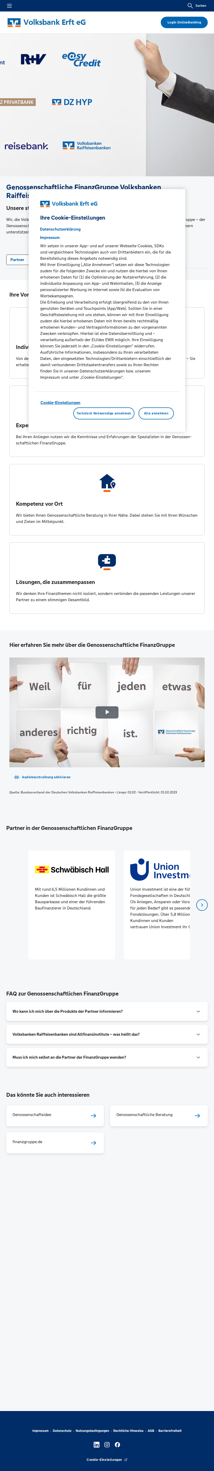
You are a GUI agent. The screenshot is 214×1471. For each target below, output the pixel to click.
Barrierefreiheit (170, 1431)
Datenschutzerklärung (60, 229)
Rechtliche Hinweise (128, 1431)
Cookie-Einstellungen (60, 402)
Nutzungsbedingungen (92, 1431)
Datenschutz (62, 1431)
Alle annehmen (156, 413)
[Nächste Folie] (202, 905)
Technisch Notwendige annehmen (103, 413)
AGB (151, 1431)
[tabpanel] (71, 905)
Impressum (40, 1431)
